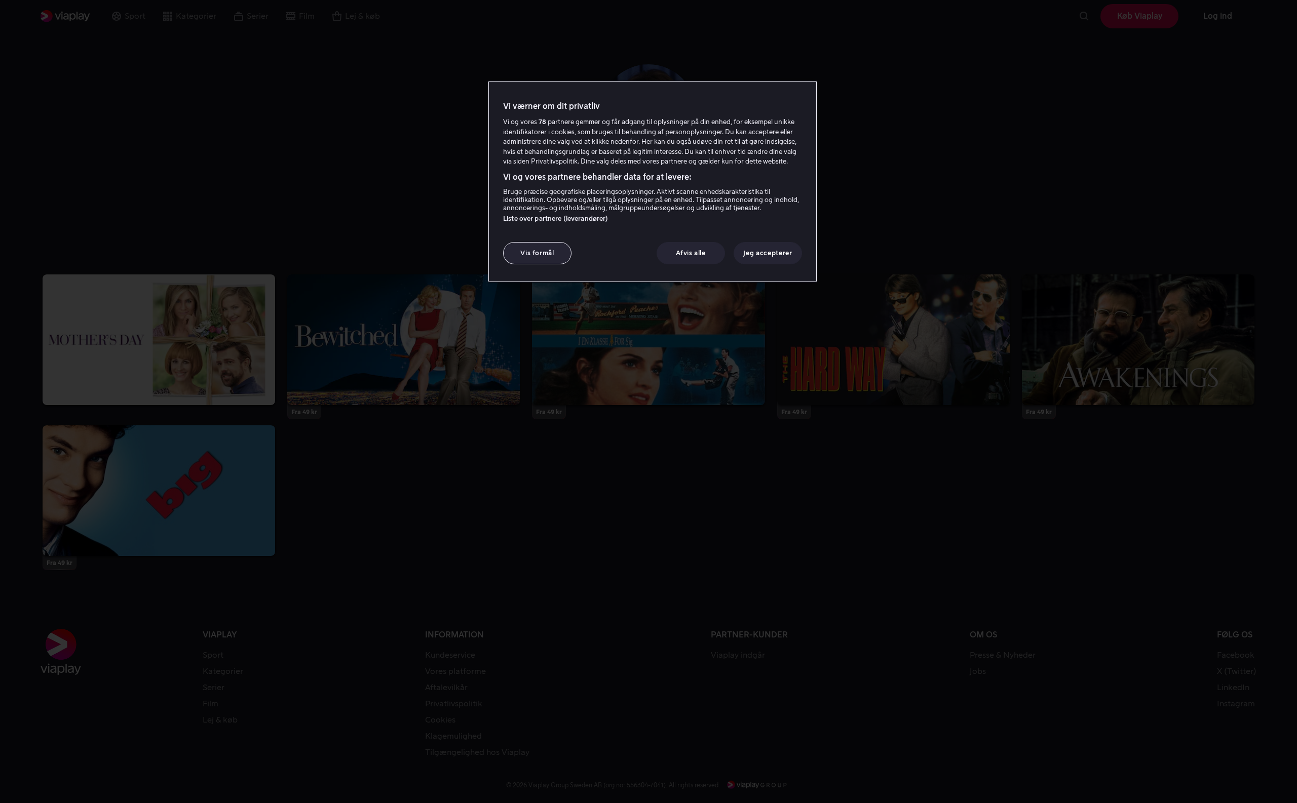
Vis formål (537, 253)
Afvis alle (691, 253)
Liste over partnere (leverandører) (555, 218)
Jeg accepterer (767, 253)
